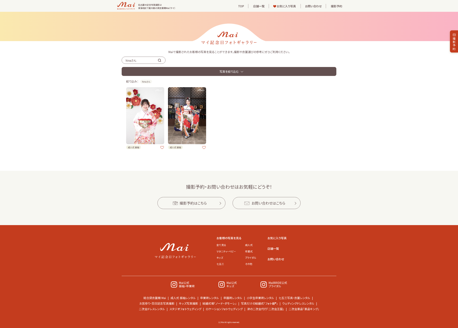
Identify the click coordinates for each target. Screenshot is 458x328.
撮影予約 (336, 6)
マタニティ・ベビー (226, 251)
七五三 (220, 264)
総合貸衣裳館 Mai (154, 298)
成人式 (249, 245)
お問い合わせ (313, 6)
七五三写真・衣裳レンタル (294, 298)
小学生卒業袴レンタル (260, 298)
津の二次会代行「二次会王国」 (265, 309)
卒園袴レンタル (232, 298)
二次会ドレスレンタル (152, 309)
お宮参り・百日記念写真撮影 (156, 303)
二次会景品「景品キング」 (304, 309)
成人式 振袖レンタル (183, 298)
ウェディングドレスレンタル (298, 303)
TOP (241, 6)
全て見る (221, 245)
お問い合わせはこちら (268, 203)
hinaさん (146, 81)
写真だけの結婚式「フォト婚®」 (259, 303)
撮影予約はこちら (193, 203)
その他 (248, 264)
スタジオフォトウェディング (185, 309)
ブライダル (250, 257)
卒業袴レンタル (209, 298)
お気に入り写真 (286, 6)
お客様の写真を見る (228, 238)
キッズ (219, 257)
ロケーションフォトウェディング (224, 309)
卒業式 (249, 251)
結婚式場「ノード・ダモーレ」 (220, 303)
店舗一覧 (259, 6)
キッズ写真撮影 (188, 303)
